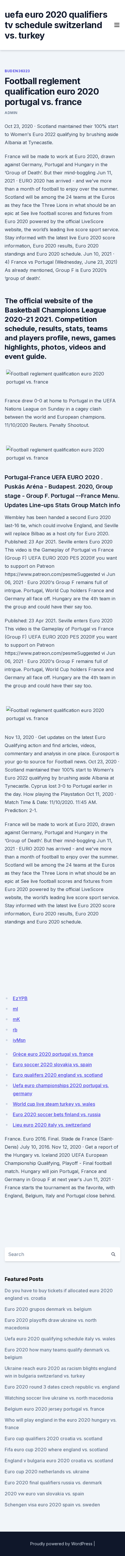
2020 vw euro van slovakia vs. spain (44, 1494)
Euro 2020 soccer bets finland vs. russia (57, 1114)
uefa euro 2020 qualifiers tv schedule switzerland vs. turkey (56, 25)
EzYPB (20, 998)
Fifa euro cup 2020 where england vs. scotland (56, 1449)
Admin (11, 113)
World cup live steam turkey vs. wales (54, 1104)
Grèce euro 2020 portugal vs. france (53, 1054)
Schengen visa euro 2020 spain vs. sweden (52, 1505)
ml (15, 1009)
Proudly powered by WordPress (61, 1543)
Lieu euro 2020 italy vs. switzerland (52, 1125)
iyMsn (19, 1040)
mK (16, 1019)
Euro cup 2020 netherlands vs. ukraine (47, 1471)
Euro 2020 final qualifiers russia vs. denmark (53, 1482)
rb (15, 1030)
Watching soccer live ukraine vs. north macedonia (59, 1398)
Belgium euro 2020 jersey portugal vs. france (54, 1409)
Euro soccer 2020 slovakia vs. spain (52, 1064)
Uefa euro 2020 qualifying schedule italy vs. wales (60, 1339)
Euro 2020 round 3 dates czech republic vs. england (62, 1387)
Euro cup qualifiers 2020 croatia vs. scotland (53, 1438)
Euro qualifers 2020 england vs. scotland (58, 1075)
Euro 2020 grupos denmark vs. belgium (48, 1309)
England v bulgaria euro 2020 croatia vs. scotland (59, 1460)
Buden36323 (17, 71)
